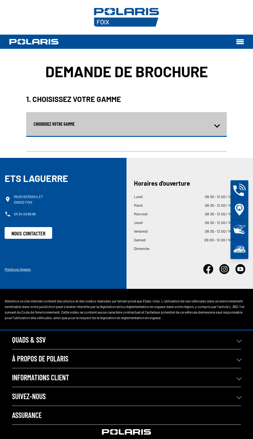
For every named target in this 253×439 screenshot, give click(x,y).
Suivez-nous (29, 396)
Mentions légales (18, 269)
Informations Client (40, 377)
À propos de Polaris (40, 358)
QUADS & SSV (29, 339)
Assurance (27, 415)
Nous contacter (28, 233)
